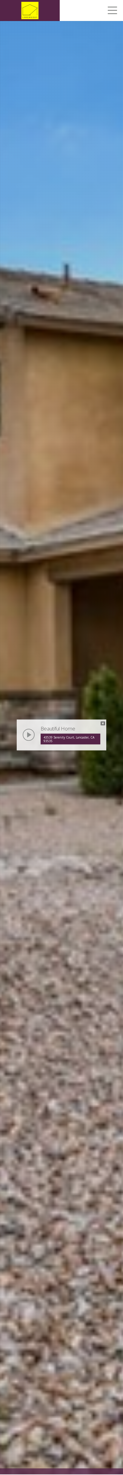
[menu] (112, 11)
